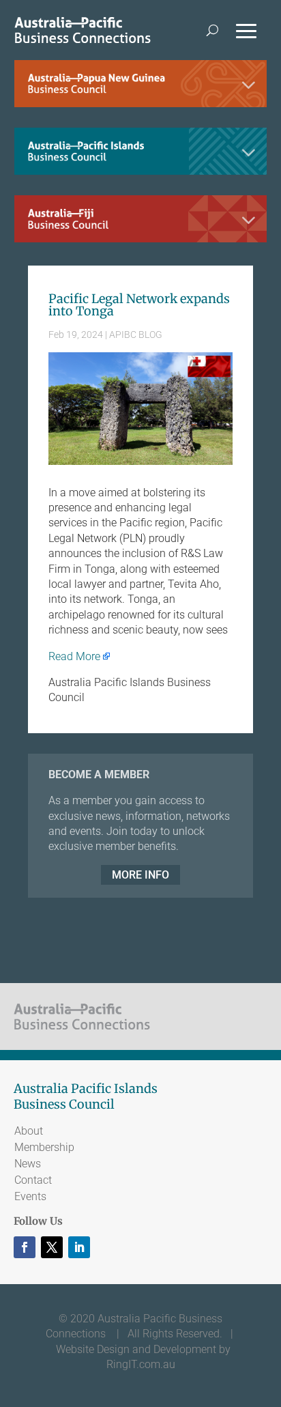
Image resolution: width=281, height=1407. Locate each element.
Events (30, 1196)
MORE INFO (140, 874)
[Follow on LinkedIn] (79, 1247)
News (27, 1163)
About (28, 1130)
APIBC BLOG (135, 334)
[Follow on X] (52, 1247)
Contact (33, 1180)
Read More (74, 656)
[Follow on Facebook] (24, 1247)
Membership (44, 1147)
